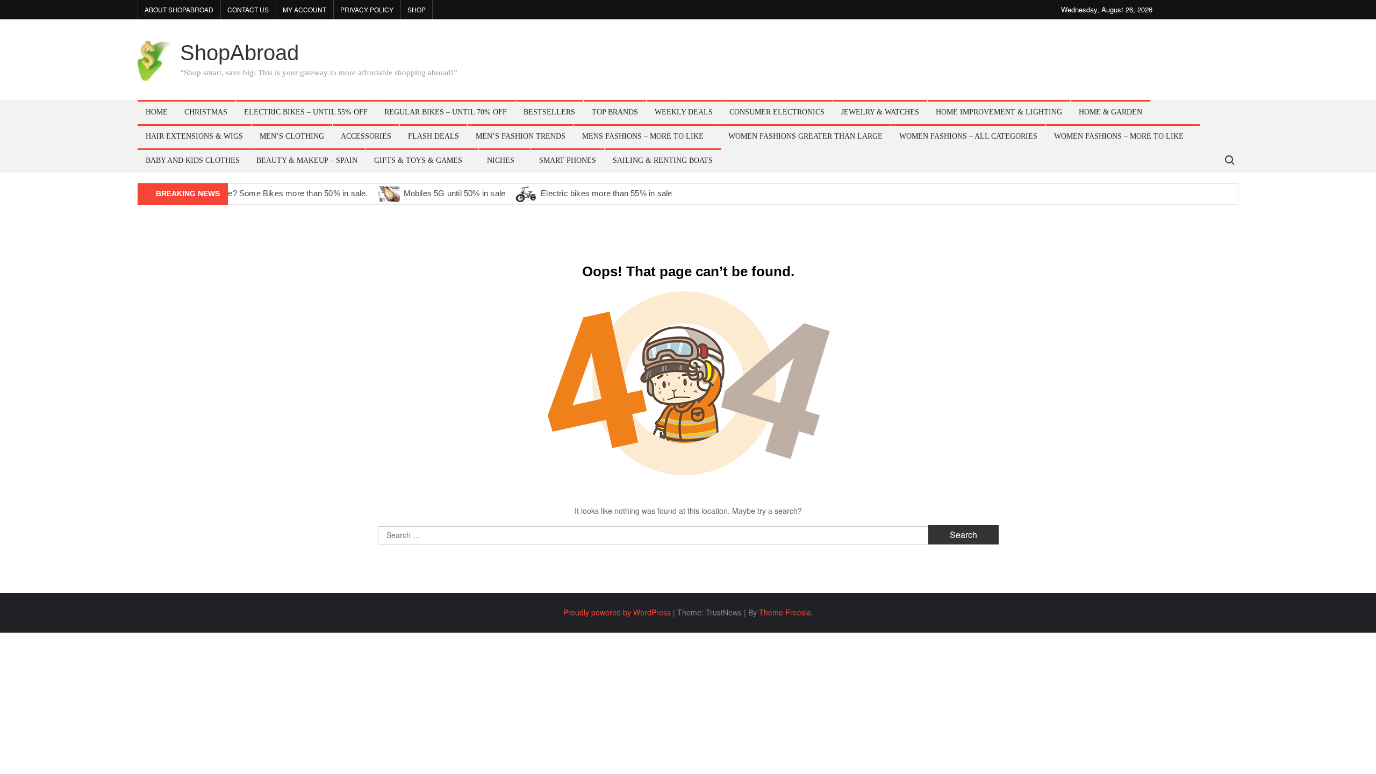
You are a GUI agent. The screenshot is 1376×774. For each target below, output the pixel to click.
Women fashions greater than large (805, 136)
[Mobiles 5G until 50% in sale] (390, 193)
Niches (500, 160)
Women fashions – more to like (1119, 136)
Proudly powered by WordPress (617, 612)
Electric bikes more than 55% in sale (606, 193)
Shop (416, 9)
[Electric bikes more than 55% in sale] (527, 193)
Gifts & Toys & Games (418, 160)
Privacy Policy (366, 9)
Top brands (615, 112)
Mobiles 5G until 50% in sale (455, 193)
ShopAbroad (239, 52)
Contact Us (248, 9)
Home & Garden (1110, 112)
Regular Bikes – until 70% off (445, 112)
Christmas (205, 112)
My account (304, 9)
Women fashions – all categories (968, 136)
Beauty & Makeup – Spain (306, 160)
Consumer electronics (777, 112)
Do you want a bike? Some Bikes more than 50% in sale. (265, 193)
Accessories (366, 136)
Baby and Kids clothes (193, 160)
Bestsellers (549, 112)
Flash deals (433, 136)
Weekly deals (684, 112)
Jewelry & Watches (880, 112)
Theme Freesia (785, 612)
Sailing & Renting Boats (663, 160)
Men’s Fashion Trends (520, 136)
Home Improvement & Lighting (999, 112)
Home (157, 112)
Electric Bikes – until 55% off (306, 112)
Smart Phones (567, 160)
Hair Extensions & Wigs (194, 136)
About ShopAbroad (179, 9)
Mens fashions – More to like (643, 136)
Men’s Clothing (292, 136)
